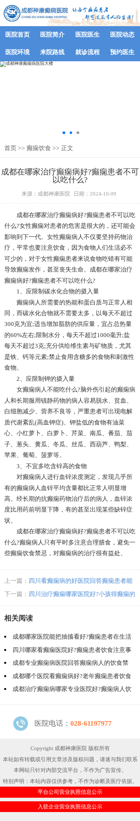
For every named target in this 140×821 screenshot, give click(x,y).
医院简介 (52, 34)
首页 (10, 148)
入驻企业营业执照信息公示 (70, 807)
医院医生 (87, 34)
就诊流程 (87, 52)
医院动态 (122, 34)
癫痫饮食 (39, 148)
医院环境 (17, 52)
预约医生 (122, 52)
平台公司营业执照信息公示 (70, 792)
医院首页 (17, 34)
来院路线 (52, 52)
